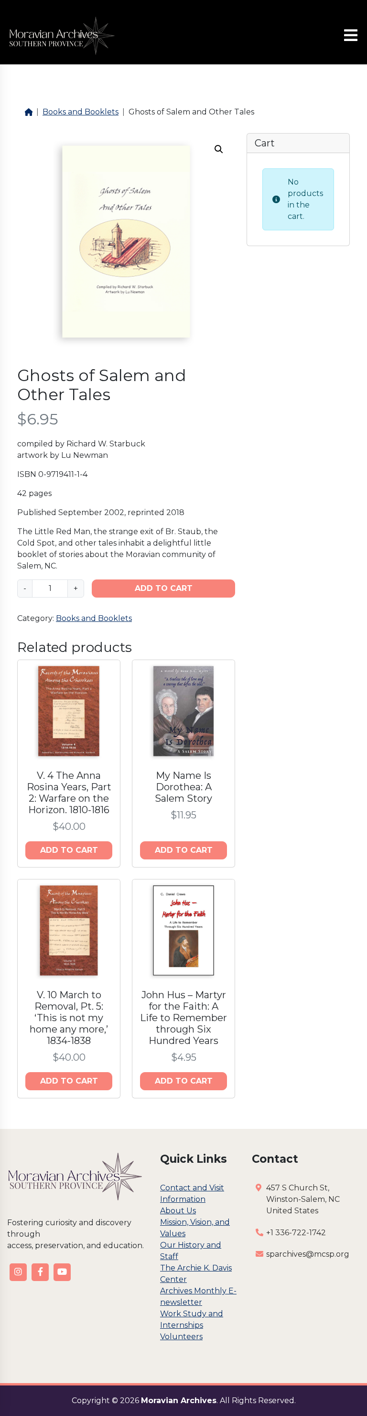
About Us (178, 1210)
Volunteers (181, 1336)
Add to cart (164, 588)
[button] (218, 149)
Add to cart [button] (69, 850)
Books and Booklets (81, 111)
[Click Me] (18, 1272)
